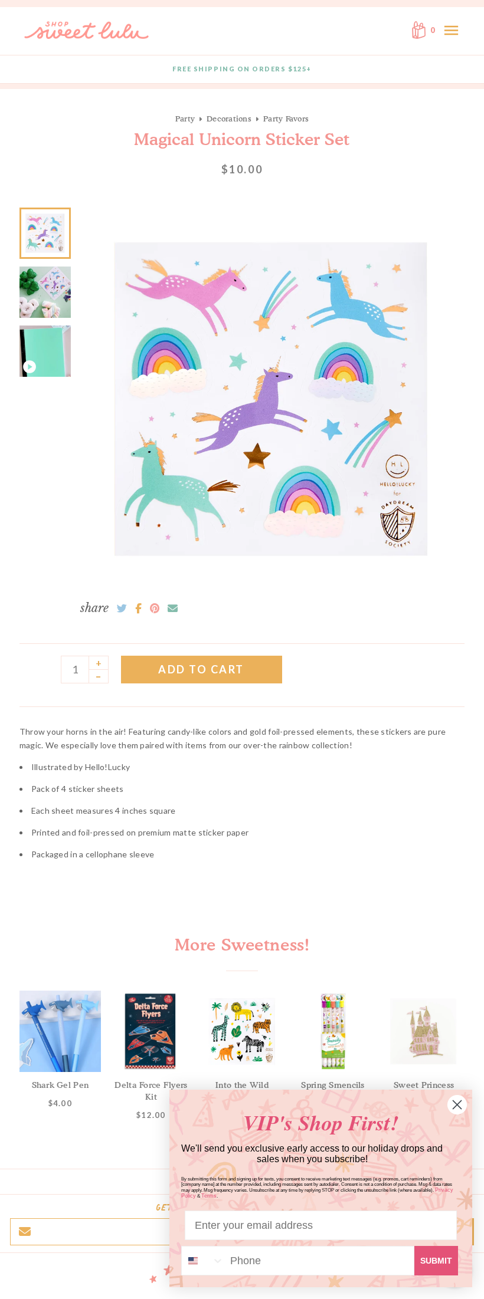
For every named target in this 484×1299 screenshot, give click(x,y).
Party (185, 118)
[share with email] (173, 608)
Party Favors (286, 118)
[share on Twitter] (122, 608)
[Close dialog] (457, 1104)
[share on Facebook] (138, 608)
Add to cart (201, 669)
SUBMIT (436, 1260)
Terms (209, 1196)
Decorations (229, 118)
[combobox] (203, 1261)
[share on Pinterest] (154, 608)
